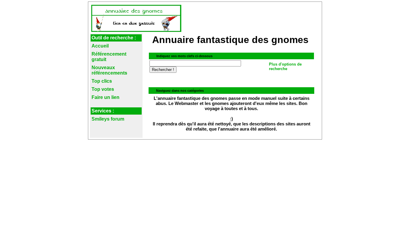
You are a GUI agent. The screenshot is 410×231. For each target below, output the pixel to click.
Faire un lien (105, 97)
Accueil (100, 45)
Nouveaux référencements (109, 70)
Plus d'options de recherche (285, 66)
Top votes (103, 89)
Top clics (102, 81)
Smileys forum (108, 119)
